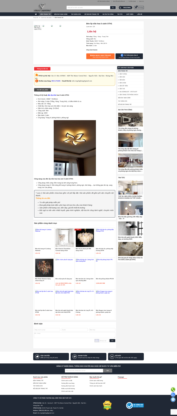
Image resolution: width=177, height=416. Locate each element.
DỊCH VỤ (141, 1)
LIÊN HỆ (139, 14)
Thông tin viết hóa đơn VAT (97, 383)
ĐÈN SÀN (122, 77)
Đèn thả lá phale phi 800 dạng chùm (83, 249)
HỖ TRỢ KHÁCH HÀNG (104, 1)
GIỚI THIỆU (129, 14)
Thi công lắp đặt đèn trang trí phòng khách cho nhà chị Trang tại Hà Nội (130, 150)
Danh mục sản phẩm (46, 17)
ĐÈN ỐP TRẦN (124, 86)
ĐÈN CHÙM (123, 83)
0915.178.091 (56, 81)
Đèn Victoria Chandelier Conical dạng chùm (62, 249)
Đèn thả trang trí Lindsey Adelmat (43, 249)
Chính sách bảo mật (67, 391)
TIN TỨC (120, 14)
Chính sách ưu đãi (66, 380)
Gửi (112, 340)
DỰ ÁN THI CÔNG (108, 14)
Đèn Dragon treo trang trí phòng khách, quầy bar (104, 311)
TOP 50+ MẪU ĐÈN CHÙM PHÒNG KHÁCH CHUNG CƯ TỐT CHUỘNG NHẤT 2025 (130, 197)
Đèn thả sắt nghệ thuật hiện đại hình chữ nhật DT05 (64, 311)
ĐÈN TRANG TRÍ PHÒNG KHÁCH (129, 94)
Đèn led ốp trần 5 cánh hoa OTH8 (43, 311)
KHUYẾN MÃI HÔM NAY (119, 1)
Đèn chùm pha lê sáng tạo (63, 278)
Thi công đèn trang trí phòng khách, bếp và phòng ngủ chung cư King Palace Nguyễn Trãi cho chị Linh (129, 129)
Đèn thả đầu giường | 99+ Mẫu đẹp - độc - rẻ (130, 217)
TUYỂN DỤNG (132, 1)
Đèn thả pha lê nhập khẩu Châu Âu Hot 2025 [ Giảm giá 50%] (130, 258)
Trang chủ (35, 17)
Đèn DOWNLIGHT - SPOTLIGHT (128, 91)
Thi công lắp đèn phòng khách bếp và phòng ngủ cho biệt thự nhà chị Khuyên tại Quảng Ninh (130, 170)
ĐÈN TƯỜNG (123, 74)
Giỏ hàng (140, 7)
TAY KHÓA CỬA (76, 14)
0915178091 (127, 7)
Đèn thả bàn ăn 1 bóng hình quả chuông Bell (84, 279)
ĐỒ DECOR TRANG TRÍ (92, 14)
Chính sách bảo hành (96, 386)
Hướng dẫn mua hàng (67, 383)
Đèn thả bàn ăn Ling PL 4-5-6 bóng (84, 311)
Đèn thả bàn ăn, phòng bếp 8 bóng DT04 (104, 249)
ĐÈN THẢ (122, 88)
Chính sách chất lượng (96, 380)
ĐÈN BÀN (122, 80)
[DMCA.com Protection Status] (107, 405)
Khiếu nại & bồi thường (68, 388)
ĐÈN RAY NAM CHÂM (60, 14)
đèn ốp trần (52, 95)
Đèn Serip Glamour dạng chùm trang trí (43, 279)
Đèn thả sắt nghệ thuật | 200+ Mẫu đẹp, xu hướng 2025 (130, 238)
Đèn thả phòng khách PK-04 (105, 278)
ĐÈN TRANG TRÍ (45, 14)
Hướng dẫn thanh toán (68, 386)
